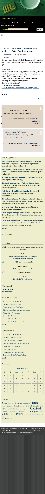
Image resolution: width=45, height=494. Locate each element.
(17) (26, 203)
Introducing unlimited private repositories (16, 213)
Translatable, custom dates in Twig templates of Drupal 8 (21, 183)
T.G (7, 110)
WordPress (39, 414)
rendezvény (32, 414)
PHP (35, 48)
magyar (34, 411)
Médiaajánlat (6, 430)
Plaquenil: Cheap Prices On (12, 304)
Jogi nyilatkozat (14, 428)
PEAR (11, 414)
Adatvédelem (23, 428)
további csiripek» (7, 292)
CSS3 (41, 403)
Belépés (4, 18)
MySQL (5, 414)
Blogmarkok (9, 23)
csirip (40, 98)
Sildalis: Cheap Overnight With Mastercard (16, 310)
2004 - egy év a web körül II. (22, 269)
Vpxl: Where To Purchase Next (13, 301)
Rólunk (3, 432)
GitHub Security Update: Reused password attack (18, 199)
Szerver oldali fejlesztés (24, 48)
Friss (12, 25)
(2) (9, 174)
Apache (10, 403)
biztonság (18, 403)
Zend (3, 416)
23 (40, 385)
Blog (3, 23)
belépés (37, 119)
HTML (41, 406)
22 (34, 385)
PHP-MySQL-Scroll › (31, 88)
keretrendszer (13, 411)
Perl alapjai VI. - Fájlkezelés (22, 279)
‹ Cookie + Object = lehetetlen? (13, 88)
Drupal (16, 406)
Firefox (28, 406)
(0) (25, 166)
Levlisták (28, 23)
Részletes (5, 29)
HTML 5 (5, 409)
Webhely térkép (11, 432)
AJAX (4, 403)
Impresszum (4, 428)
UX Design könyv (8, 207)
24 (5, 388)
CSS (35, 403)
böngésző (27, 403)
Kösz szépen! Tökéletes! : (16, 132)
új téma (37, 123)
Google (36, 406)
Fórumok (22, 23)
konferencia (23, 411)
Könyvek (7, 25)
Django (10, 406)
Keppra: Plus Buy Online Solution (13, 319)
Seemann (7, 55)
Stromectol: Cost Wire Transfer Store (15, 322)
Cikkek (16, 23)
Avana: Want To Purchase (11, 313)
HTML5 (12, 409)
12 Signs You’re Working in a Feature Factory (17, 177)
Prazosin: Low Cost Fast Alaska (13, 307)
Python (26, 414)
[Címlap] (9, 6)
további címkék (7, 419)
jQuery (4, 411)
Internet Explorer (22, 409)
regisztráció (14, 18)
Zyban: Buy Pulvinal (9, 316)
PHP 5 (20, 414)
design (4, 406)
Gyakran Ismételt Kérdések (25, 432)
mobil (41, 411)
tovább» (4, 229)
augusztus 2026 (22, 369)
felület (22, 406)
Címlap (4, 48)
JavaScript (36, 408)
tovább (4, 325)
